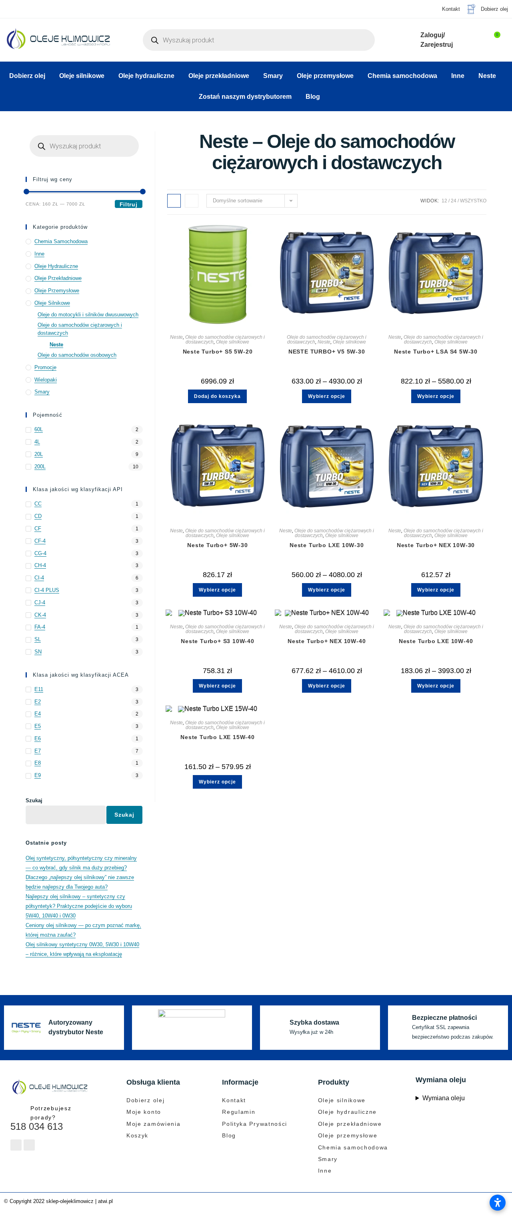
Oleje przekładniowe (218, 75)
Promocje (45, 367)
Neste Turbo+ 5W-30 (217, 545)
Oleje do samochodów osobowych (77, 355)
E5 (37, 726)
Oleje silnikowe (81, 75)
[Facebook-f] (16, 1145)
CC (38, 504)
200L (40, 467)
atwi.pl (105, 1201)
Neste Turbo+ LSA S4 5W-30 (436, 351)
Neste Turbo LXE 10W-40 (436, 641)
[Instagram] (29, 1145)
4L (37, 442)
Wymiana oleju (443, 1098)
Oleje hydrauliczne (146, 75)
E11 (38, 689)
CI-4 (39, 578)
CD (38, 516)
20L (38, 454)
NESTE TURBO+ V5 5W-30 (326, 351)
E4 (37, 714)
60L (38, 429)
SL (37, 639)
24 (453, 201)
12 (444, 201)
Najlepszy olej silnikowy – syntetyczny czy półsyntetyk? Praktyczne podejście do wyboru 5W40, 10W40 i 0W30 (79, 906)
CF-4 (40, 541)
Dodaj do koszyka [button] (217, 396)
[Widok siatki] (174, 201)
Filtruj (129, 204)
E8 (37, 763)
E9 (37, 775)
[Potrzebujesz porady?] (17, 1111)
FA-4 (39, 627)
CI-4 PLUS (46, 590)
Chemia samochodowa (402, 75)
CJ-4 (39, 603)
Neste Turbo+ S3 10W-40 (217, 641)
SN (38, 652)
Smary (273, 75)
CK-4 (40, 615)
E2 (37, 702)
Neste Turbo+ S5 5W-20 (218, 351)
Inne (457, 75)
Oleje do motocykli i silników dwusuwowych (88, 315)
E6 (37, 738)
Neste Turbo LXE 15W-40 (217, 737)
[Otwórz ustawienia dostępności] (498, 1203)
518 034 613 (36, 1126)
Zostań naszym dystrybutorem (245, 96)
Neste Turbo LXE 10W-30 (327, 545)
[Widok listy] (191, 201)
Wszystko (473, 201)
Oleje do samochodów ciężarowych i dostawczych (80, 329)
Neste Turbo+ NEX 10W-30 (436, 545)
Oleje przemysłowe (325, 75)
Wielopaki (45, 380)
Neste (487, 75)
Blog (313, 96)
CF (37, 529)
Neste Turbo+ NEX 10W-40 (327, 641)
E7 (37, 751)
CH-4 (40, 565)
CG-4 (40, 553)
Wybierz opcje (326, 396)
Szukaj (34, 800)
